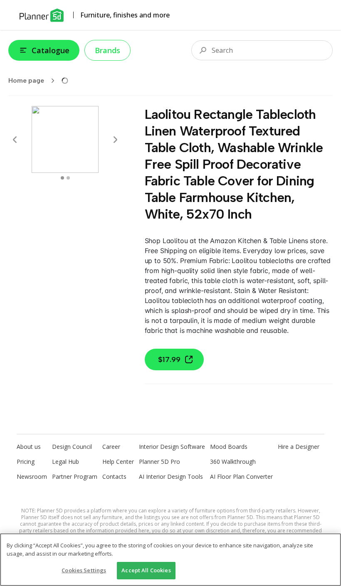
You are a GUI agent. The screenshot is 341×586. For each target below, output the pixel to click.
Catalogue (50, 50)
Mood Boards (228, 447)
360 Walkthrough (233, 461)
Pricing (26, 461)
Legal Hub (65, 461)
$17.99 (169, 359)
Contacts (114, 476)
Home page (26, 80)
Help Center (118, 461)
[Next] (115, 139)
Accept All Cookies (145, 570)
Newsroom (32, 476)
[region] (170, 559)
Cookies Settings (84, 570)
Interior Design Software (172, 447)
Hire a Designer (298, 447)
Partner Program (74, 476)
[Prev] (15, 139)
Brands (107, 50)
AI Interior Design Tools (171, 476)
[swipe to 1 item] (68, 178)
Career (111, 447)
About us (29, 447)
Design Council (72, 447)
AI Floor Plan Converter (241, 476)
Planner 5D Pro (159, 461)
